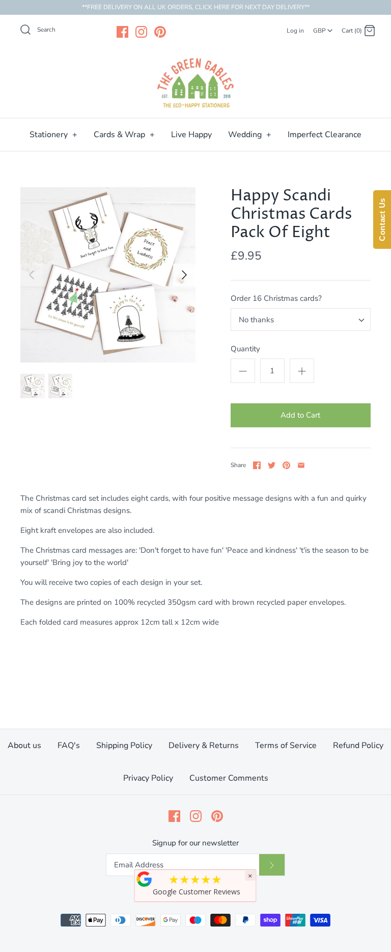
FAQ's (69, 745)
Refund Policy (358, 745)
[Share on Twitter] (271, 465)
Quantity (245, 349)
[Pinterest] (160, 32)
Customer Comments (228, 778)
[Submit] (272, 865)
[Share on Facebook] (257, 465)
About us (24, 745)
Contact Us (382, 219)
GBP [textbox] (323, 27)
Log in (295, 31)
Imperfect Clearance (324, 134)
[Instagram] (141, 32)
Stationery (53, 134)
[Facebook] (122, 32)
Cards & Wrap (124, 134)
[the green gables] (195, 83)
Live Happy (191, 134)
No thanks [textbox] (256, 319)
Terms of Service (286, 745)
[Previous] (31, 275)
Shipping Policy (124, 745)
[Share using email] (301, 465)
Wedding (249, 134)
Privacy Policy (148, 778)
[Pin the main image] (286, 465)
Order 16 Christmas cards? (276, 298)
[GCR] (144, 879)
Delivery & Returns (204, 745)
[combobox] (323, 27)
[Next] (184, 275)
